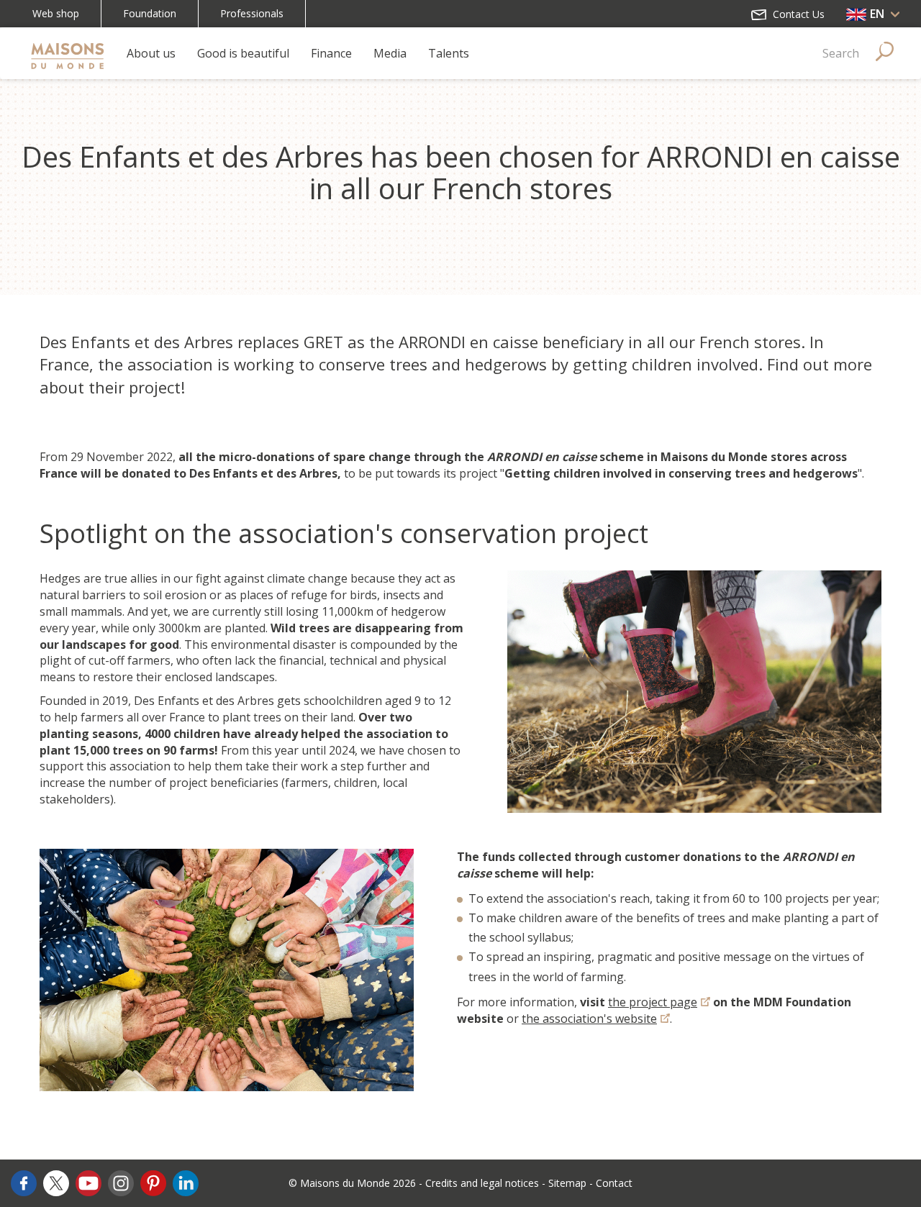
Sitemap (567, 1183)
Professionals (251, 13)
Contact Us (797, 14)
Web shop (55, 13)
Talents (448, 53)
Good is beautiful (243, 53)
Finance (331, 53)
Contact (614, 1183)
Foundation (149, 13)
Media (390, 53)
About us (151, 53)
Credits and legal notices (482, 1183)
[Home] (67, 53)
